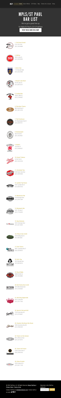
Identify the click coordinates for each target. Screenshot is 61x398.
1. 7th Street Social (20, 42)
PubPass (8, 4)
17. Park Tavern (19, 246)
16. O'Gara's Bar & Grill (21, 234)
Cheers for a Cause (46, 4)
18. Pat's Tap (18, 259)
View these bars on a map (30, 30)
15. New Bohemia (19, 221)
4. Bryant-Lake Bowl (20, 81)
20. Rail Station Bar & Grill (22, 285)
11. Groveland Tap (20, 170)
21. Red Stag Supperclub (21, 297)
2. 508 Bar (17, 55)
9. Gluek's (17, 144)
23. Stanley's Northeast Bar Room (24, 323)
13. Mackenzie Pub (20, 195)
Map (39, 4)
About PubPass (32, 385)
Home (20, 4)
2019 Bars (33, 4)
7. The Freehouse (19, 119)
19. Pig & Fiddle (19, 272)
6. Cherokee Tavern (20, 106)
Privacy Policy (9, 387)
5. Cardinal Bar (19, 93)
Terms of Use (17, 387)
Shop (53, 4)
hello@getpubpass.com (22, 390)
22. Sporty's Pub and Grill (21, 310)
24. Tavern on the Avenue (22, 336)
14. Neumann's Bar (20, 208)
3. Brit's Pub (18, 68)
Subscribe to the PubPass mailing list (46, 386)
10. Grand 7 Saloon (20, 157)
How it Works (26, 4)
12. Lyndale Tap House (21, 183)
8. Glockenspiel (19, 132)
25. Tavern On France (20, 348)
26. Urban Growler (20, 361)
